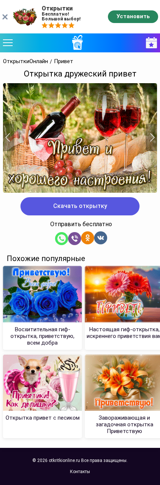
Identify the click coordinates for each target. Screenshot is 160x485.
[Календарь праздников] (149, 43)
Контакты (80, 471)
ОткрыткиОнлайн (25, 61)
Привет (63, 61)
